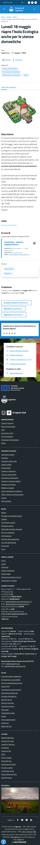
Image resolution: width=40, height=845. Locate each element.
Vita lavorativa (6, 501)
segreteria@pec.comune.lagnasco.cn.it (19, 601)
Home (3, 17)
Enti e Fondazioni (7, 436)
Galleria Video (5, 574)
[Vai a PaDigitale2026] (13, 412)
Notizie (3, 512)
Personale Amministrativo (10, 440)
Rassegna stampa (7, 526)
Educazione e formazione (9, 478)
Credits (3, 716)
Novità (9, 17)
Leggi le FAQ (5, 686)
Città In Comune (27, 831)
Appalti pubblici (6, 464)
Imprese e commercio (8, 484)
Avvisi (15, 17)
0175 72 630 (8, 594)
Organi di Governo (7, 423)
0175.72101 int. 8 (16, 252)
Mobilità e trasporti (7, 488)
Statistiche (5, 723)
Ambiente (4, 458)
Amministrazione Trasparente (11, 676)
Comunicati (5, 546)
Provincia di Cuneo (7, 741)
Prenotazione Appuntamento (11, 689)
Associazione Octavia (8, 764)
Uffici (3, 430)
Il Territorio (4, 567)
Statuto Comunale (7, 703)
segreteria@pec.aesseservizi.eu (15, 666)
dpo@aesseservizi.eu (13, 663)
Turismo (3, 498)
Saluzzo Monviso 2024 (9, 774)
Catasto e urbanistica (8, 471)
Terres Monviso (6, 761)
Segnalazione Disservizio (9, 693)
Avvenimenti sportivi (8, 522)
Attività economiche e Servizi (11, 577)
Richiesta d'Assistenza (8, 696)
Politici (3, 443)
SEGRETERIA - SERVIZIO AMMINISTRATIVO (13, 243)
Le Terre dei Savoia (7, 771)
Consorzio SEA (6, 751)
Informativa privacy (7, 706)
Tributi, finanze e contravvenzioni (12, 494)
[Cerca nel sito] (34, 9)
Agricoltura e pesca (7, 454)
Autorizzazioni (6, 468)
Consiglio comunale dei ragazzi (11, 516)
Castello (4, 519)
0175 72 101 (8, 591)
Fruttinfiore (5, 747)
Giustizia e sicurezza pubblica (11, 481)
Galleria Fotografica (7, 570)
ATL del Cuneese (7, 767)
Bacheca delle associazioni (10, 539)
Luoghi (3, 564)
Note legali (5, 709)
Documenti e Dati (7, 433)
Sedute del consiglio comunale (11, 529)
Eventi (3, 560)
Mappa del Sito (6, 726)
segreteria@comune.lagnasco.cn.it (19, 254)
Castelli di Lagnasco (8, 744)
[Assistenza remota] (34, 831)
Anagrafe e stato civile (9, 461)
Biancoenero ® (16, 837)
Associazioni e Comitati (9, 580)
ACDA (3, 754)
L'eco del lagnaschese (8, 542)
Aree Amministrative (8, 426)
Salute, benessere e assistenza (11, 491)
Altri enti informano (8, 532)
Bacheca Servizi (6, 699)
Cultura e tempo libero (8, 474)
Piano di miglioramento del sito (11, 683)
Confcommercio (6, 777)
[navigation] (4, 9)
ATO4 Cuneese (6, 757)
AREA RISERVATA (20, 842)
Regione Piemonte (7, 2)
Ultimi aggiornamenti (8, 719)
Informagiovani (6, 536)
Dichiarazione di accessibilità (10, 679)
